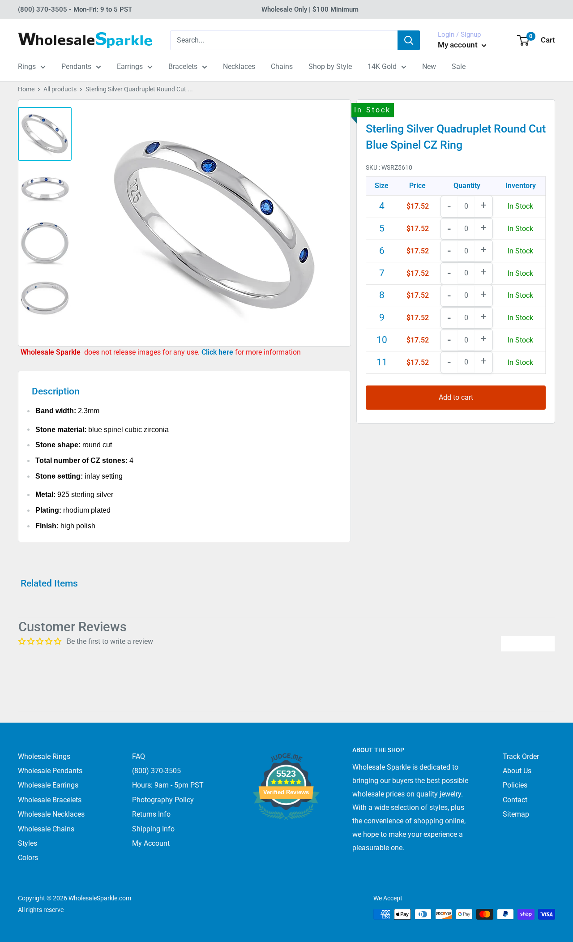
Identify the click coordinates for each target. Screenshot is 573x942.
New (429, 66)
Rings (27, 66)
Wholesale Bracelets (49, 800)
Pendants (76, 66)
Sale (459, 66)
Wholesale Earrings (48, 785)
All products (60, 89)
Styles (27, 843)
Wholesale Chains (46, 829)
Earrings (130, 66)
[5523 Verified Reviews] (286, 835)
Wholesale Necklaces (51, 814)
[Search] (409, 40)
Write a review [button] (528, 643)
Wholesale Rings (44, 756)
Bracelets (182, 66)
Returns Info (151, 814)
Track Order (521, 756)
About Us (517, 770)
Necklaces (239, 66)
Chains (282, 66)
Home (26, 89)
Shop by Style (330, 66)
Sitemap (516, 814)
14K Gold (382, 66)
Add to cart (456, 397)
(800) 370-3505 (156, 770)
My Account (151, 843)
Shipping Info (153, 829)
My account (458, 44)
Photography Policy (163, 800)
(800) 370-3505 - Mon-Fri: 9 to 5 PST (75, 9)
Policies (515, 785)
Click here (218, 352)
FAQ (138, 756)
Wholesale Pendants (50, 770)
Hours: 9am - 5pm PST (168, 785)
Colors (28, 857)
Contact (515, 800)
